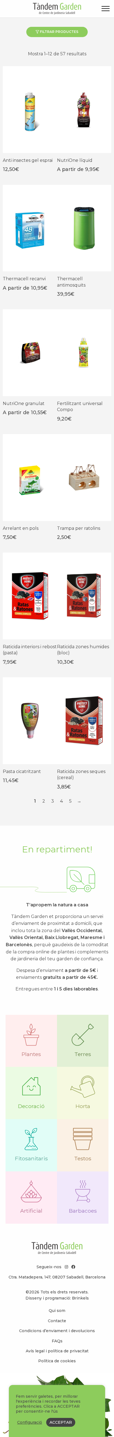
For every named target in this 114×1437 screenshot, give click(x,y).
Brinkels (80, 1298)
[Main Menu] (106, 9)
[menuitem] (57, 1311)
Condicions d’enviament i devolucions (57, 1330)
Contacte (57, 1320)
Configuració (29, 1422)
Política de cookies (57, 1360)
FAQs (57, 1341)
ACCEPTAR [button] (61, 1422)
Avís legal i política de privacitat (57, 1350)
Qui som (57, 1310)
